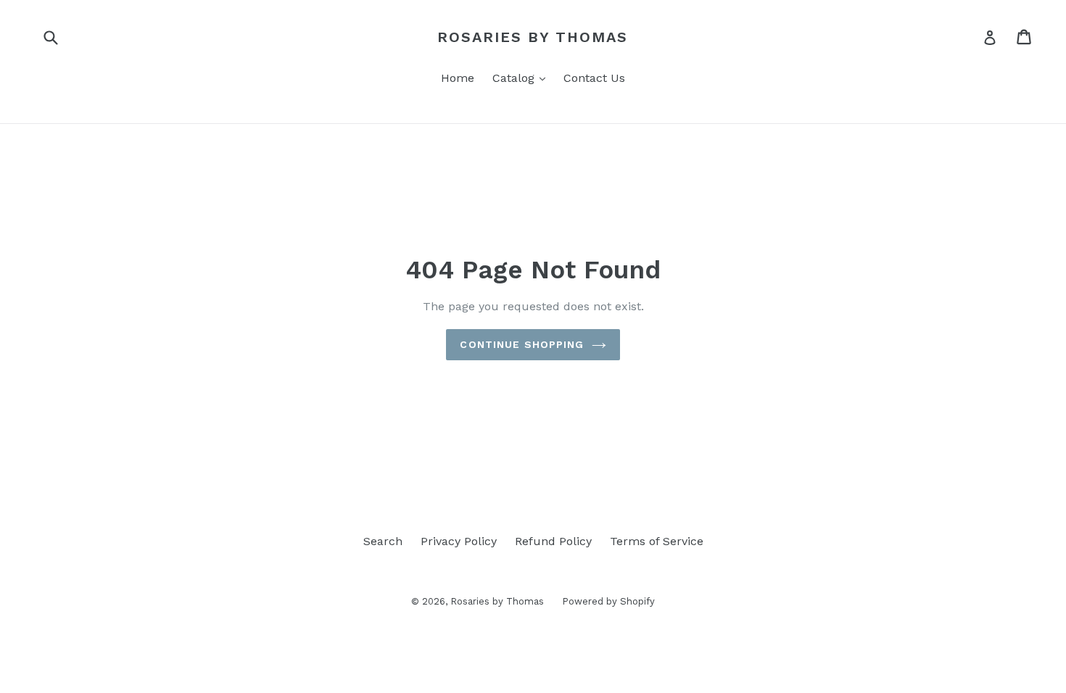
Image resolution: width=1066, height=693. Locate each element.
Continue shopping (522, 344)
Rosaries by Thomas (532, 37)
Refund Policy (553, 541)
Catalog (522, 77)
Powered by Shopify (608, 601)
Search (382, 541)
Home (457, 78)
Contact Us (594, 78)
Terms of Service (656, 541)
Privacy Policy (459, 541)
